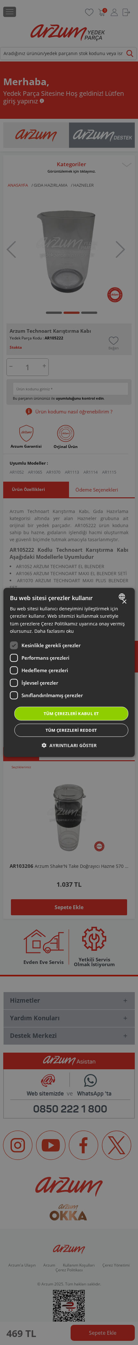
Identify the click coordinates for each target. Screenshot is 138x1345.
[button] (69, 745)
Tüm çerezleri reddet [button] (71, 730)
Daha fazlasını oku (54, 631)
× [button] (124, 601)
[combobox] (122, 596)
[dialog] (69, 672)
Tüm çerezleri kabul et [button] (71, 713)
